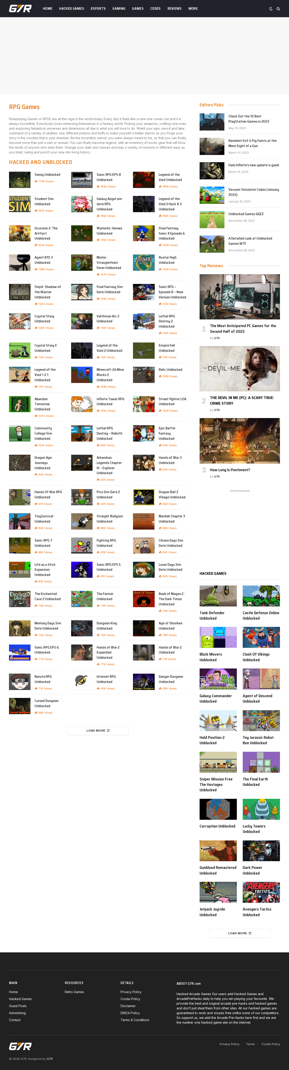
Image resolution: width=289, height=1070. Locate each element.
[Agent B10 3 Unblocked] (19, 262)
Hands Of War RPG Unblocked (48, 495)
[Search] (278, 9)
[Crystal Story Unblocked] (19, 321)
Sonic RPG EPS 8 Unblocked (109, 177)
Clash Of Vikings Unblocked (256, 657)
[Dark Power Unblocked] (261, 850)
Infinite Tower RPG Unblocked (110, 402)
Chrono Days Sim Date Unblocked (171, 543)
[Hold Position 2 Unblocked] (218, 720)
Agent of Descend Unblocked (257, 698)
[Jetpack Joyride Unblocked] (218, 892)
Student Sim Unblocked (44, 201)
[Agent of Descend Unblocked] (261, 679)
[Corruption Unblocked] (218, 809)
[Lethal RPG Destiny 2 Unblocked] (143, 321)
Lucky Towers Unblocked (254, 829)
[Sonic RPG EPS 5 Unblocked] (82, 570)
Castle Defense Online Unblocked (261, 615)
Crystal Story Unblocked (44, 319)
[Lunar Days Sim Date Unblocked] (143, 570)
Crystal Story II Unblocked (46, 348)
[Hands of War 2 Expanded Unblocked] (82, 652)
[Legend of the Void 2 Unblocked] (82, 350)
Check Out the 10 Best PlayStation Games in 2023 (248, 119)
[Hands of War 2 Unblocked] (143, 652)
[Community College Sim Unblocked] (19, 433)
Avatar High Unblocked (168, 260)
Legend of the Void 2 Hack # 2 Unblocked (170, 204)
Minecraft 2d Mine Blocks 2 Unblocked (110, 375)
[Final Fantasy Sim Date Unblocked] (82, 292)
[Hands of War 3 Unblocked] (143, 463)
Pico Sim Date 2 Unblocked (108, 495)
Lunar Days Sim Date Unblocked (170, 567)
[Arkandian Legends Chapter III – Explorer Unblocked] (82, 463)
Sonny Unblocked (47, 174)
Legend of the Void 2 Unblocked (109, 348)
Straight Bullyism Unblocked (110, 519)
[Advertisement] (144, 55)
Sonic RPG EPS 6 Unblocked (47, 650)
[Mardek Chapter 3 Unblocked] (143, 521)
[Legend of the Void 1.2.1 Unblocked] (19, 375)
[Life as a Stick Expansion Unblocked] (19, 570)
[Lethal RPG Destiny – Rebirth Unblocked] (82, 433)
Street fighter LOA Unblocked (172, 402)
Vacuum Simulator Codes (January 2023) (253, 192)
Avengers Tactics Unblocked (257, 912)
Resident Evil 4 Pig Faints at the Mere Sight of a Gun (252, 143)
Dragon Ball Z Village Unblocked (172, 495)
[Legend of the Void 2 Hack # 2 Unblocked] (143, 204)
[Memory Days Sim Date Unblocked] (19, 628)
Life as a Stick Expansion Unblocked (45, 570)
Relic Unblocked (170, 369)
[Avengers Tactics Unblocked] (261, 892)
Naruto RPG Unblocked (43, 679)
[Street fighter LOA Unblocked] (143, 404)
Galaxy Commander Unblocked (216, 698)
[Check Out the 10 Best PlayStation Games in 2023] (212, 122)
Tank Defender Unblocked (212, 615)
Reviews (175, 8)
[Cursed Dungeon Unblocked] (19, 706)
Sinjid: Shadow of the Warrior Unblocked (48, 292)
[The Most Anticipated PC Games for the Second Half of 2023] (240, 296)
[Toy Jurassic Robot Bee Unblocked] (261, 720)
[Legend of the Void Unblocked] (143, 180)
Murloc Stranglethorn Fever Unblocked (109, 263)
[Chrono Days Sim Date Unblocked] (143, 545)
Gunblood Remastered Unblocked (218, 870)
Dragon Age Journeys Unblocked (43, 463)
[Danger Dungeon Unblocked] (143, 682)
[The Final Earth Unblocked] (261, 762)
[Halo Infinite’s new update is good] (212, 170)
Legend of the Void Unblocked (170, 177)
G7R (217, 338)
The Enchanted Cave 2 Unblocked (48, 596)
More (193, 8)
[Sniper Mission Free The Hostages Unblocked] (218, 762)
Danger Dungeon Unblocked (171, 679)
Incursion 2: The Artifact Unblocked (46, 233)
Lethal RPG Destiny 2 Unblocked (167, 321)
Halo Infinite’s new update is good (253, 165)
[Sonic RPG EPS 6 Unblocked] (19, 652)
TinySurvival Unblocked (44, 519)
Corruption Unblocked (217, 826)
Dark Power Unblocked (252, 870)
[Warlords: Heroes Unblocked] (82, 233)
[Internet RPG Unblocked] (82, 682)
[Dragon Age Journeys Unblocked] (19, 463)
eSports (98, 8)
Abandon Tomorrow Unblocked (42, 404)
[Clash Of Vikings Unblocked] (261, 637)
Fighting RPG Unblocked (106, 543)
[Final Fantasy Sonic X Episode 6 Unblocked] (143, 233)
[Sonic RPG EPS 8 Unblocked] (82, 180)
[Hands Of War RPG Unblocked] (19, 497)
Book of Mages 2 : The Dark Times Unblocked (172, 599)
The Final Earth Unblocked (255, 781)
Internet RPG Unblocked (106, 679)
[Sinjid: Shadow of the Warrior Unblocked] (19, 292)
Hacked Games (71, 8)
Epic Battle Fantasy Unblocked (167, 433)
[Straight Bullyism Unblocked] (82, 521)
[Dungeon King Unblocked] (82, 628)
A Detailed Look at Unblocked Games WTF (250, 241)
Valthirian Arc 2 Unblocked (108, 319)
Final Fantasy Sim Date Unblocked (110, 289)
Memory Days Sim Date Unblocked (48, 626)
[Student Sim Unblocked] (19, 204)
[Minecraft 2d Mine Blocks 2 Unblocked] (82, 375)
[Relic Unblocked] (143, 375)
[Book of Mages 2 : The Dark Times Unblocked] (143, 599)
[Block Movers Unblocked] (218, 637)
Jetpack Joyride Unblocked (212, 912)
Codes (155, 8)
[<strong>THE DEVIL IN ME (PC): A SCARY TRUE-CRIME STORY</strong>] (240, 368)
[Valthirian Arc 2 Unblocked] (82, 321)
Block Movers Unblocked (211, 657)
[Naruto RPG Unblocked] (19, 682)
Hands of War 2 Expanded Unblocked (108, 653)
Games (138, 8)
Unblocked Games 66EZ (246, 214)
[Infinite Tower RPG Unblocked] (82, 404)
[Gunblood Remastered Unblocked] (218, 850)
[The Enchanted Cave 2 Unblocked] (19, 599)
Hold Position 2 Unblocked (212, 740)
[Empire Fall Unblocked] (143, 350)
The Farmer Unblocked (105, 596)
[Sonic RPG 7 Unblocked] (19, 545)
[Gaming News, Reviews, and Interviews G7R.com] (20, 8)
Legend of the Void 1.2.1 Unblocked (45, 375)
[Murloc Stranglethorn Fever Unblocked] (82, 262)
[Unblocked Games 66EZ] (212, 219)
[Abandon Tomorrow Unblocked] (19, 404)
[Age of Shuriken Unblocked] (143, 628)
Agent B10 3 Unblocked (44, 260)
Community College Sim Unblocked (43, 433)
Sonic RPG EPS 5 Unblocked (109, 567)
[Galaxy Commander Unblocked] (218, 679)
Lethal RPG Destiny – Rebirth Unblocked (109, 433)
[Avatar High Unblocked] (143, 262)
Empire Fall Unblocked (167, 348)
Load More (95, 730)
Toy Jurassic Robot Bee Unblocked (258, 740)
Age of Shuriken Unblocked (170, 626)
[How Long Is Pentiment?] (240, 440)
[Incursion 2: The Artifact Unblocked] (19, 233)
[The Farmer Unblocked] (82, 599)
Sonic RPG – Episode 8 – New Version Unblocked (172, 292)
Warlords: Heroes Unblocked (109, 231)
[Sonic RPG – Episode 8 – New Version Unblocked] (143, 292)
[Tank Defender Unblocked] (218, 595)
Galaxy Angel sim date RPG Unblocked (109, 204)
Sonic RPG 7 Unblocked (43, 543)
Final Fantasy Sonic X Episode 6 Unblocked (172, 233)
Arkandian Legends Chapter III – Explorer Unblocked (109, 465)
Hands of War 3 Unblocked (170, 460)
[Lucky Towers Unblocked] (261, 809)
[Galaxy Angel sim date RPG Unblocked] (82, 204)
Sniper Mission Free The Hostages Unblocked (216, 784)
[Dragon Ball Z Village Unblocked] (143, 497)
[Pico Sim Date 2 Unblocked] (82, 497)
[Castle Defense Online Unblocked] (261, 595)
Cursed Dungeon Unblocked (46, 703)
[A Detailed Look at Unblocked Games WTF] (212, 244)
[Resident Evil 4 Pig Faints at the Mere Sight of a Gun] (212, 146)
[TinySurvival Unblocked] (19, 521)
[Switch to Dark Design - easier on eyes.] (271, 8)
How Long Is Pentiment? (230, 470)
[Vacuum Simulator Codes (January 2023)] (212, 195)
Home (47, 8)
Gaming (118, 8)
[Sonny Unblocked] (19, 180)
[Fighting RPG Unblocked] (82, 545)
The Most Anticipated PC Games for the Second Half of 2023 (243, 328)
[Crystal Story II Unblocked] (19, 350)
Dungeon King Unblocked (107, 626)
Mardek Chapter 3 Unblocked (172, 519)
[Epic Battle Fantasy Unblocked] (143, 433)
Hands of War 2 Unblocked (170, 650)
